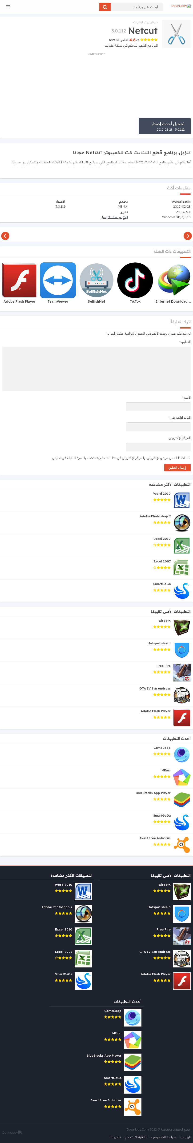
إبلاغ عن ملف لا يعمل (114, 217)
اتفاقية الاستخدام (136, 1137)
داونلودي (152, 22)
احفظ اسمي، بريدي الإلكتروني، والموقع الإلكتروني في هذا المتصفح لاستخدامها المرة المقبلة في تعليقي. (118, 458)
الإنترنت (138, 22)
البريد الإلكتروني (180, 417)
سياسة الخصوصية (163, 1137)
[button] (105, 7)
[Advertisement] (96, 85)
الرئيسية (185, 1137)
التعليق (185, 342)
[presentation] (187, 234)
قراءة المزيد (181, 171)
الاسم (186, 397)
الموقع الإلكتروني (180, 438)
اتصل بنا (115, 1137)
